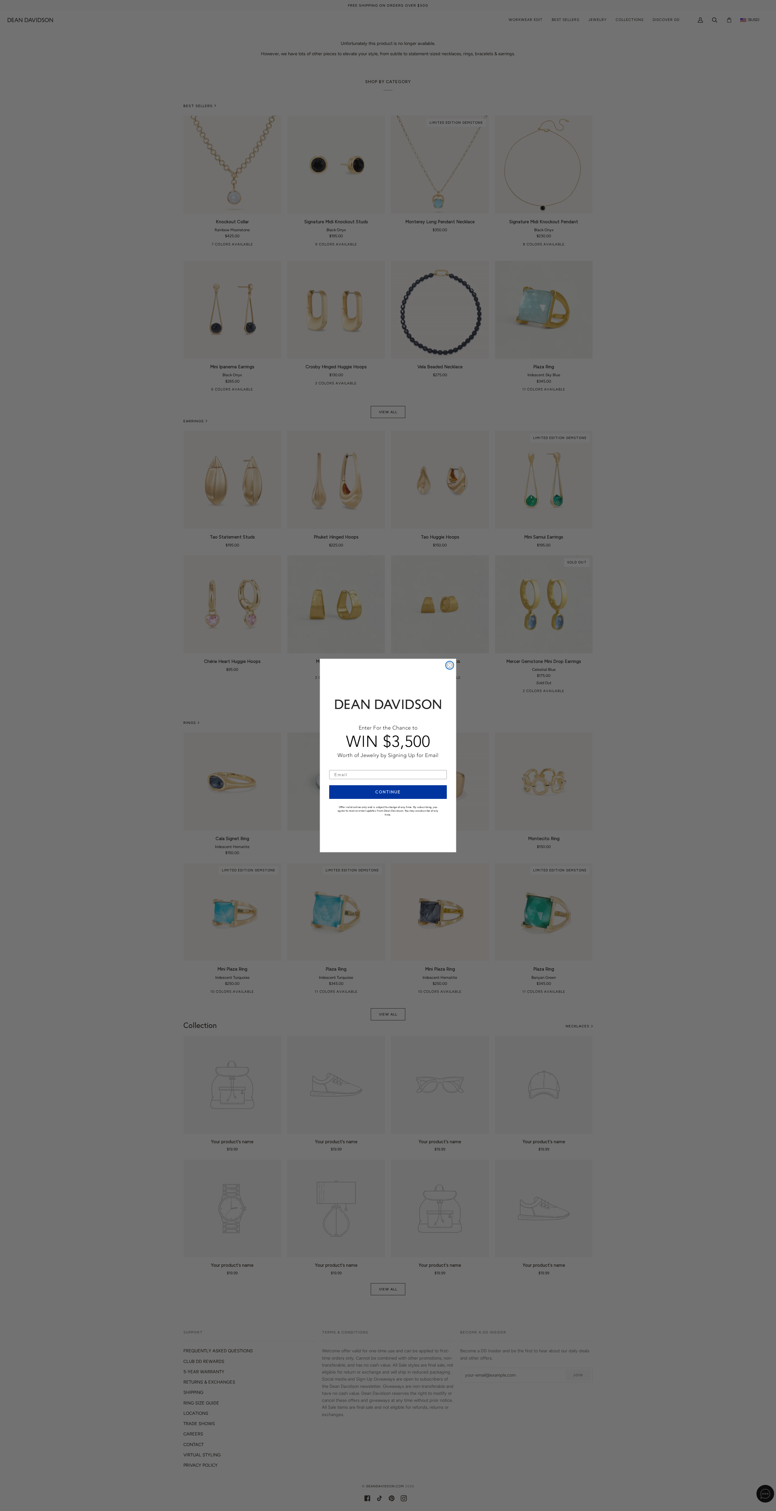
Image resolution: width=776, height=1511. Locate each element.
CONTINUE (388, 792)
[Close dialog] (450, 665)
